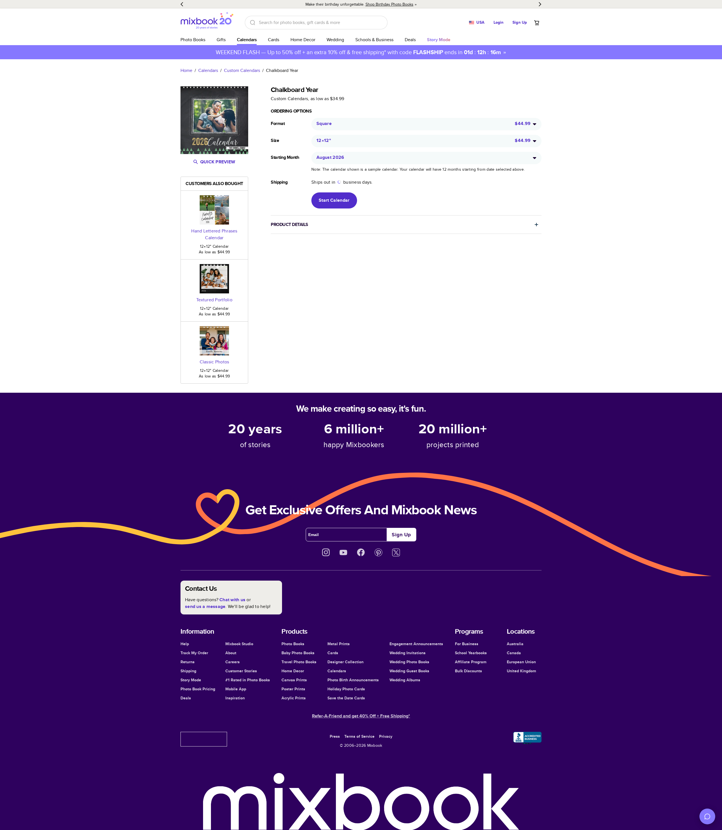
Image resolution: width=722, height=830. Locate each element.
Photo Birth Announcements (353, 680)
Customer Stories (241, 671)
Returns (187, 662)
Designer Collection (345, 662)
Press (335, 736)
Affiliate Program (471, 662)
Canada (514, 653)
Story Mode (190, 680)
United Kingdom (521, 671)
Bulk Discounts (468, 671)
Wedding (335, 39)
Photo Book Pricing (197, 689)
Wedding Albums (404, 680)
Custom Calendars (242, 70)
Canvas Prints (294, 680)
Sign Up (519, 22)
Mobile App (235, 689)
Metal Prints (338, 644)
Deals (410, 39)
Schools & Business (374, 39)
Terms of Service (359, 736)
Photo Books (192, 39)
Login (499, 22)
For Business (466, 644)
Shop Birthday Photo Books (389, 4)
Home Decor (302, 39)
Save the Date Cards (346, 698)
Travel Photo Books (298, 662)
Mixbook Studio (239, 644)
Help (184, 644)
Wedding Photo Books (409, 662)
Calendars (247, 39)
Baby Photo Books (297, 653)
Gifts (221, 39)
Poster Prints (293, 689)
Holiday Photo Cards (346, 689)
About (230, 653)
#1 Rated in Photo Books (247, 680)
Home (186, 70)
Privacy (385, 736)
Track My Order (194, 653)
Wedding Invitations (407, 653)
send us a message (205, 606)
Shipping (188, 671)
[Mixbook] (207, 22)
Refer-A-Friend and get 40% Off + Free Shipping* (361, 716)
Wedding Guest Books (409, 671)
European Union (521, 662)
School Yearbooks (471, 653)
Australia (515, 644)
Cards (273, 39)
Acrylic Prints (293, 698)
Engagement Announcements (416, 644)
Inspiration (235, 698)
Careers (232, 662)
